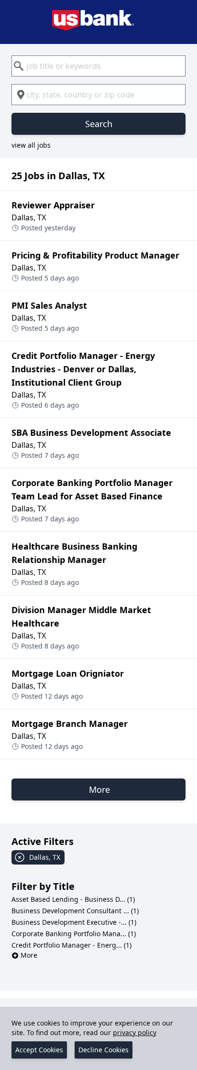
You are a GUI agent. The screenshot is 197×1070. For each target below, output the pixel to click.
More (29, 955)
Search (98, 124)
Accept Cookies (39, 1049)
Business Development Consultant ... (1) (75, 910)
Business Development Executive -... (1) (73, 922)
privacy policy (134, 1032)
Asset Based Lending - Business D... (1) (73, 899)
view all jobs (31, 145)
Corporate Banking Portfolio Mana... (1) (73, 933)
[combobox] (98, 65)
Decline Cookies (103, 1049)
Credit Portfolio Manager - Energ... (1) (71, 945)
